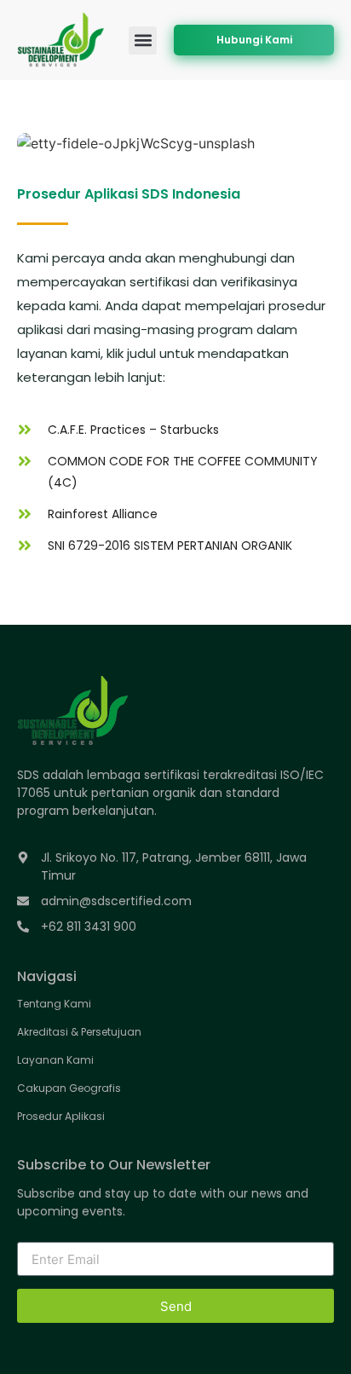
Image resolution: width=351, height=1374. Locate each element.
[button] (143, 40)
